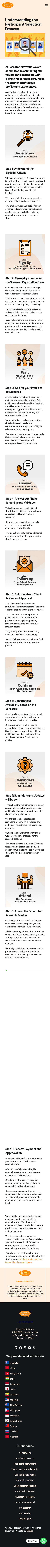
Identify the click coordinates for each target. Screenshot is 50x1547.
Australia (14, 1363)
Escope (29, 1531)
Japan (13, 1389)
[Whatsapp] (43, 1541)
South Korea (16, 1421)
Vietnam (14, 1437)
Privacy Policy (25, 1519)
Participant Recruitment (25, 1464)
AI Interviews (25, 1453)
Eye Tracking (25, 1513)
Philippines (15, 1410)
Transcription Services (25, 1491)
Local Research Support (25, 1486)
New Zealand (16, 1405)
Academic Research (25, 1458)
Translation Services (25, 1480)
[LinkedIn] (16, 1347)
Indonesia (14, 1384)
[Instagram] (25, 1347)
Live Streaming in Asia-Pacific (25, 1469)
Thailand (14, 1431)
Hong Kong (15, 1373)
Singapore (15, 1415)
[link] (7, 5)
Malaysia (14, 1400)
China (12, 1368)
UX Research (25, 1508)
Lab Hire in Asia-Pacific (25, 1475)
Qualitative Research (25, 1497)
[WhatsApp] (34, 1347)
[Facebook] (20, 1347)
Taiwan (13, 1426)
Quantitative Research (25, 1502)
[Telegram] (29, 1347)
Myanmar (14, 1394)
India (12, 1379)
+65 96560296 (25, 1322)
